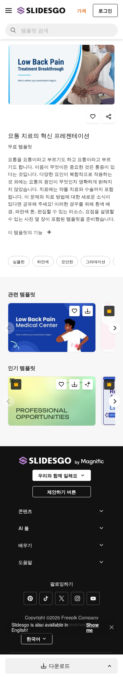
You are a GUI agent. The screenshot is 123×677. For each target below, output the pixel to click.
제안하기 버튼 (61, 491)
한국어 (33, 638)
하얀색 (43, 261)
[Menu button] (8, 10)
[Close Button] (111, 627)
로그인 (105, 10)
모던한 (67, 261)
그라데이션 (95, 261)
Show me (92, 627)
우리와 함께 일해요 (57, 475)
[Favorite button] (92, 116)
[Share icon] (108, 116)
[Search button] (13, 30)
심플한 (19, 261)
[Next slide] (114, 328)
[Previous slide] (8, 328)
